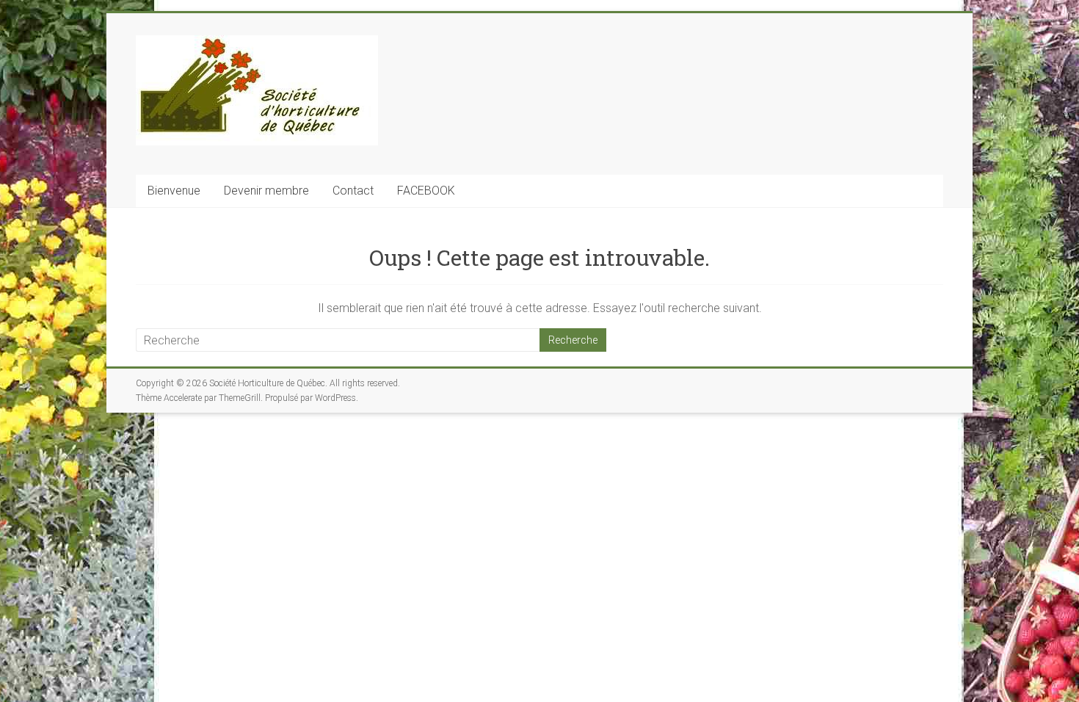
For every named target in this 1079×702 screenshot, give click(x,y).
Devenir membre (266, 191)
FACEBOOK (426, 191)
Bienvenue (174, 191)
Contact (353, 191)
